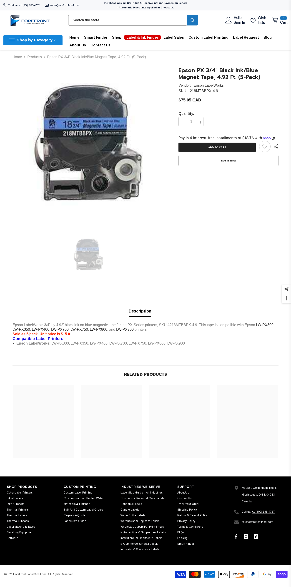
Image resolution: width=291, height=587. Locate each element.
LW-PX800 (98, 329)
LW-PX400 (40, 329)
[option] (89, 143)
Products (34, 57)
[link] (265, 146)
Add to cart (216, 147)
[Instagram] (246, 536)
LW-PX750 (79, 329)
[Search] (133, 20)
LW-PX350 (21, 329)
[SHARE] (274, 146)
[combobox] (127, 20)
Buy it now (228, 160)
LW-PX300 (264, 325)
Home (17, 57)
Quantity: (186, 114)
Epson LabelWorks (208, 85)
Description (140, 311)
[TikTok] (256, 536)
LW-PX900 (125, 329)
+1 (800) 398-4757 (263, 511)
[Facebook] (236, 536)
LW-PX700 (60, 329)
